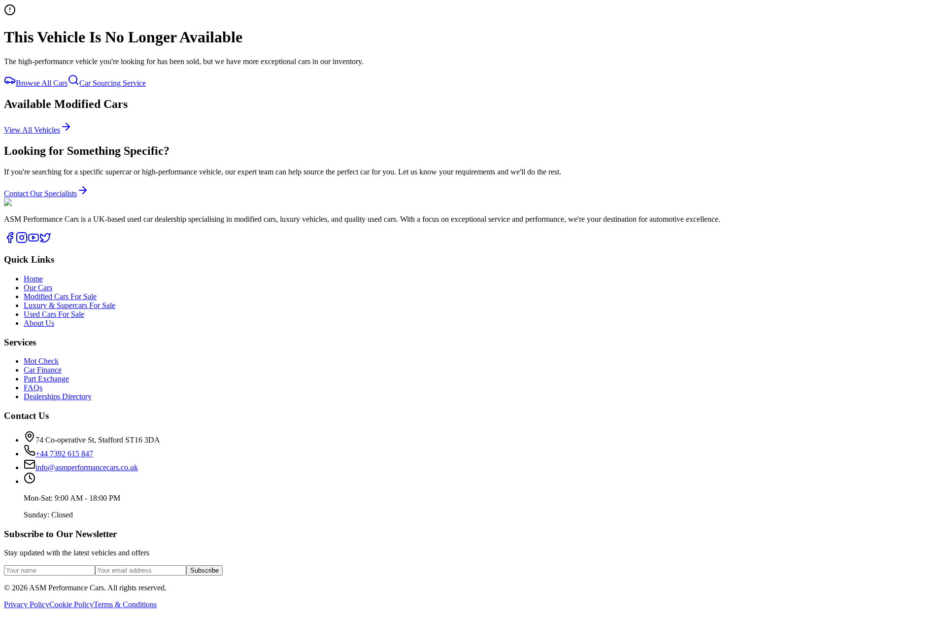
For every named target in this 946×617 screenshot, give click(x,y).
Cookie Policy (71, 604)
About (14, 92)
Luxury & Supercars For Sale (69, 305)
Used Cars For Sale (54, 314)
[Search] (14, 113)
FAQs (13, 74)
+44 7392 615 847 (67, 116)
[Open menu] (33, 135)
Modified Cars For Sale (60, 296)
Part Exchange (46, 379)
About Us (39, 323)
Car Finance (43, 370)
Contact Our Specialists (40, 193)
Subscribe (204, 570)
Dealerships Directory (58, 396)
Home (13, 33)
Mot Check (41, 361)
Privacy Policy (26, 604)
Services (17, 60)
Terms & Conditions (125, 604)
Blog (11, 83)
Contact (16, 101)
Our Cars (18, 46)
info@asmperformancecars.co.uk (86, 467)
